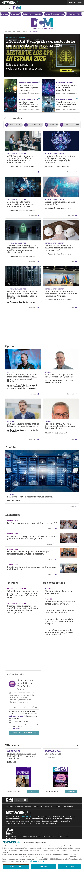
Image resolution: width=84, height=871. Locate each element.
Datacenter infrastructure (32, 14)
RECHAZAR (43, 866)
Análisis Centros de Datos (54, 14)
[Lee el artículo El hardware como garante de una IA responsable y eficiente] (61, 373)
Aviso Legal (38, 806)
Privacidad (49, 806)
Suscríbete (24, 733)
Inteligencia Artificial (74, 14)
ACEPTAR (70, 866)
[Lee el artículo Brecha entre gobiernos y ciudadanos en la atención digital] (61, 87)
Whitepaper (13, 745)
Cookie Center (68, 806)
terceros (16, 728)
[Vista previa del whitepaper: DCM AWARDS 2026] (61, 777)
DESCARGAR (33, 791)
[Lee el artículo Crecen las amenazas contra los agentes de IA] (61, 197)
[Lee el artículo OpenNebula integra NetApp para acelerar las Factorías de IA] (61, 104)
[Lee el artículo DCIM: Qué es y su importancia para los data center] (42, 479)
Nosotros (9, 806)
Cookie (57, 806)
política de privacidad (18, 716)
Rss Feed (28, 806)
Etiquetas (19, 806)
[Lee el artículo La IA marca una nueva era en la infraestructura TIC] (42, 524)
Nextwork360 (27, 816)
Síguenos (20, 800)
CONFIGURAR (16, 866)
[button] (6, 8)
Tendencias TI (15, 14)
